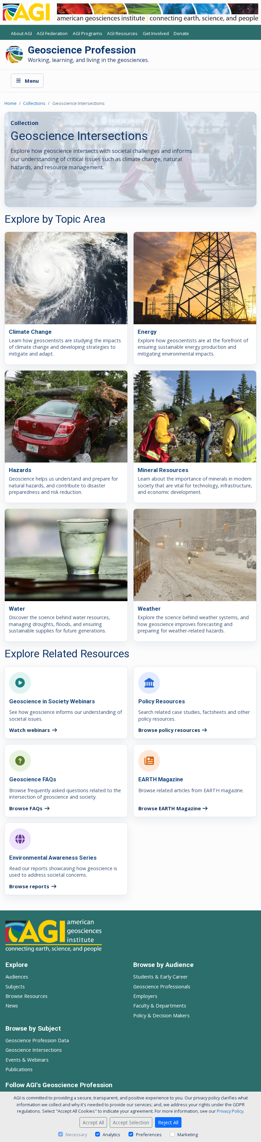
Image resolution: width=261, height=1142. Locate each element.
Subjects (15, 986)
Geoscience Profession (82, 50)
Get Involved (156, 33)
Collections (34, 103)
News (11, 1005)
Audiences (16, 976)
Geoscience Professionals (161, 986)
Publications (19, 1069)
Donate (181, 33)
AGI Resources (122, 33)
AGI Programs (87, 33)
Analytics (111, 1134)
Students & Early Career (160, 976)
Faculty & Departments (159, 1005)
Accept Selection (131, 1122)
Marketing (187, 1134)
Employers (145, 995)
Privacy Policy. (230, 1111)
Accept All (93, 1122)
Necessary (76, 1134)
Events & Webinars (27, 1059)
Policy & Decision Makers (161, 1015)
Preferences (149, 1134)
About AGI (21, 33)
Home (10, 103)
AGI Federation (52, 33)
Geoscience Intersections (33, 1049)
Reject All (168, 1122)
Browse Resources (26, 995)
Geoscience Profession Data (37, 1040)
